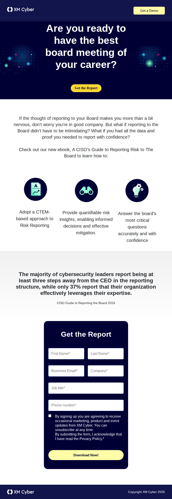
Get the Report (86, 88)
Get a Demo (149, 11)
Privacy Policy (91, 439)
